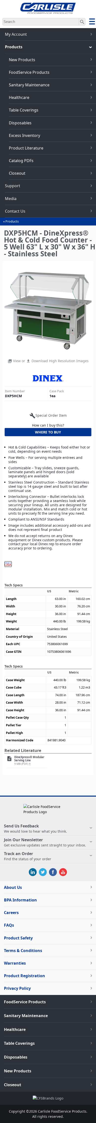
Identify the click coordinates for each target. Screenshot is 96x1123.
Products (12, 221)
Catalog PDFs (21, 160)
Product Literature (26, 148)
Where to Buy (48, 432)
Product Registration (24, 975)
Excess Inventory (24, 135)
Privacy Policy (17, 988)
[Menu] (92, 22)
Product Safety (18, 938)
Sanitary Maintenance (29, 85)
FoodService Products (29, 72)
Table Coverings (23, 110)
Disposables (20, 123)
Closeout (17, 173)
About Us (13, 887)
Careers (11, 912)
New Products (22, 59)
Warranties (15, 963)
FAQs (9, 925)
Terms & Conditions (23, 950)
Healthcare (19, 97)
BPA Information (20, 900)
